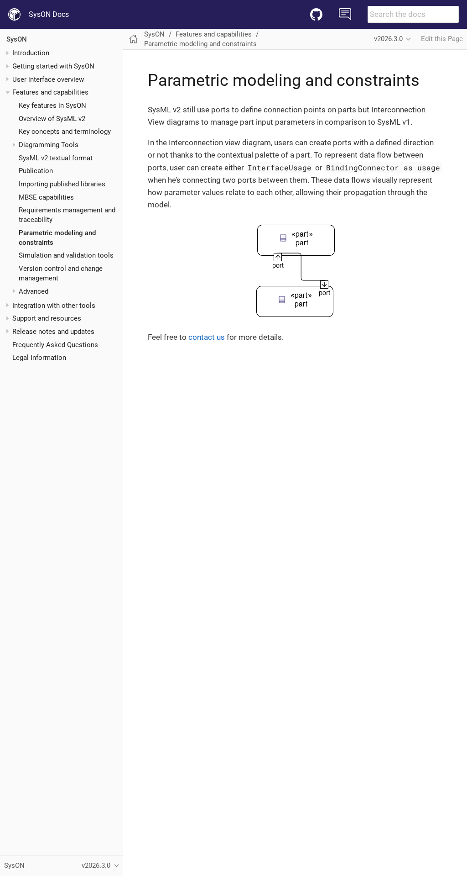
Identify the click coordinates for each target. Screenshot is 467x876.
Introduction (30, 53)
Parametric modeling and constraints (200, 44)
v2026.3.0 (388, 39)
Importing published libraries (62, 184)
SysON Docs (49, 14)
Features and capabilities (50, 92)
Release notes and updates (53, 331)
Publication (36, 171)
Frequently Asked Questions (55, 345)
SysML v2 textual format (56, 158)
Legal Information (39, 358)
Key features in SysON (52, 105)
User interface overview (48, 79)
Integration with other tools (53, 305)
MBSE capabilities (46, 197)
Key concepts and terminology (65, 131)
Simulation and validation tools (66, 255)
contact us (206, 337)
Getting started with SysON (53, 66)
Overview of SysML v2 (52, 119)
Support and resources (46, 318)
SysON (16, 39)
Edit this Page (442, 39)
